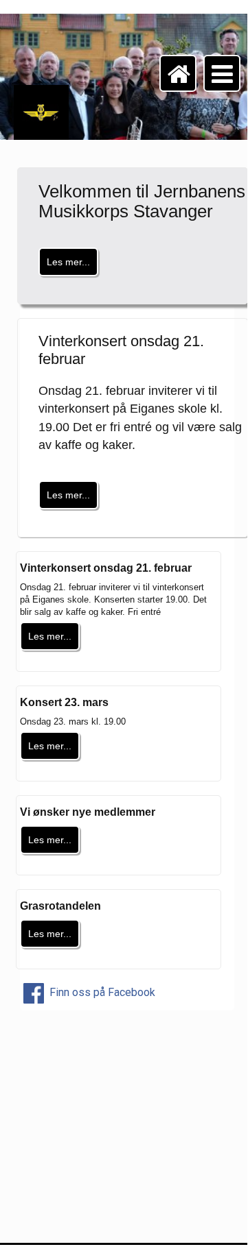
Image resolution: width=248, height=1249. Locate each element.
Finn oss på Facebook (101, 992)
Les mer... (68, 261)
